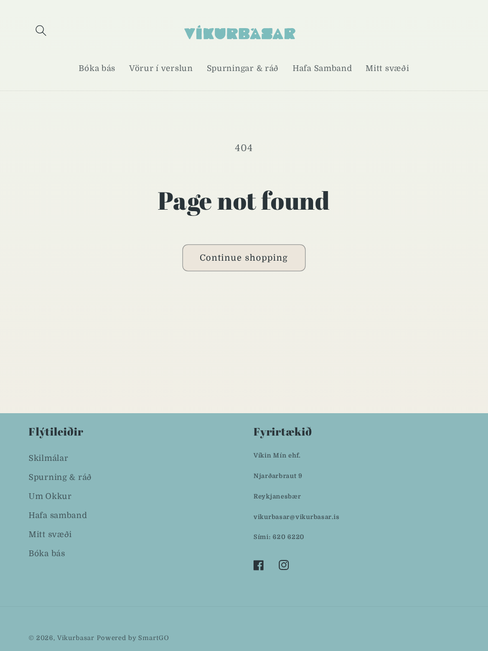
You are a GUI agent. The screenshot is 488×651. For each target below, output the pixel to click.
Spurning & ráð (60, 477)
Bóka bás (47, 553)
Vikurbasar (75, 637)
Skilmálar (48, 458)
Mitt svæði (50, 534)
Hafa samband (58, 515)
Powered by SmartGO (133, 637)
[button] (41, 30)
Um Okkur (50, 496)
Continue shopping (244, 258)
